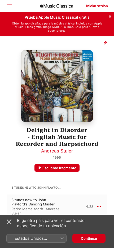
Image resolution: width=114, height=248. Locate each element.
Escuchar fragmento (59, 168)
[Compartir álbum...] (105, 43)
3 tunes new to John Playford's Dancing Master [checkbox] (33, 202)
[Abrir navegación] (9, 6)
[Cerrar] (110, 16)
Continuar (89, 238)
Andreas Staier (57, 151)
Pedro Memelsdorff (27, 209)
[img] (57, 6)
